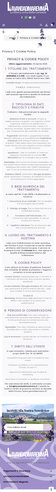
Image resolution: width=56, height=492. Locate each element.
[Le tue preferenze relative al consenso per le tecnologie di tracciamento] (51, 489)
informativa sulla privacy (28, 434)
